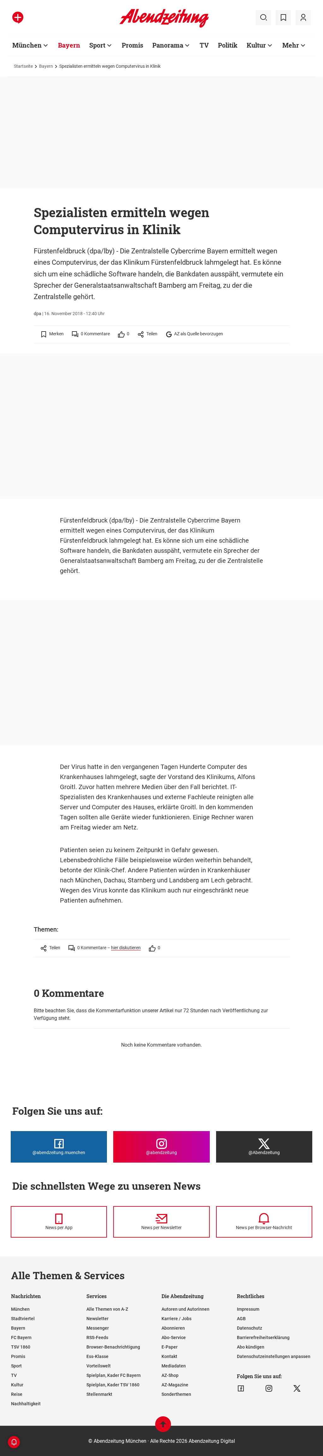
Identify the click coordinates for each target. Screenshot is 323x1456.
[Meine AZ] (303, 17)
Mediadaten (174, 1365)
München (27, 45)
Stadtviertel (23, 1318)
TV (204, 45)
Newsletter (97, 1318)
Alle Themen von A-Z (107, 1309)
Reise (16, 1394)
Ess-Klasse (97, 1356)
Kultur (256, 45)
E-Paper (170, 1346)
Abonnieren (173, 1328)
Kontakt (169, 1356)
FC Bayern (21, 1337)
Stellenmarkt (99, 1394)
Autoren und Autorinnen (185, 1309)
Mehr (290, 45)
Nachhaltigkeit (26, 1403)
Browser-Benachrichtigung (113, 1346)
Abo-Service (174, 1337)
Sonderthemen (176, 1394)
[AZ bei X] (297, 1388)
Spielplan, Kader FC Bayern (113, 1375)
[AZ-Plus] (17, 18)
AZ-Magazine (175, 1384)
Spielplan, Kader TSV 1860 (112, 1384)
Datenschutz (249, 1328)
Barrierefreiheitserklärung (263, 1337)
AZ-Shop (170, 1375)
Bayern (69, 45)
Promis (132, 45)
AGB (241, 1318)
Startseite (23, 66)
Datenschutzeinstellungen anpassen (273, 1356)
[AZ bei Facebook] (241, 1388)
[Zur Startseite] (164, 26)
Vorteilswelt (98, 1365)
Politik (228, 45)
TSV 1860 (20, 1346)
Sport (97, 45)
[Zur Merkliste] (283, 17)
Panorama (167, 45)
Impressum (248, 1309)
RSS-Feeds (97, 1337)
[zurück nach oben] (163, 1427)
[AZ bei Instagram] (269, 1388)
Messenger (97, 1328)
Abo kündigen (250, 1346)
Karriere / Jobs (176, 1318)
